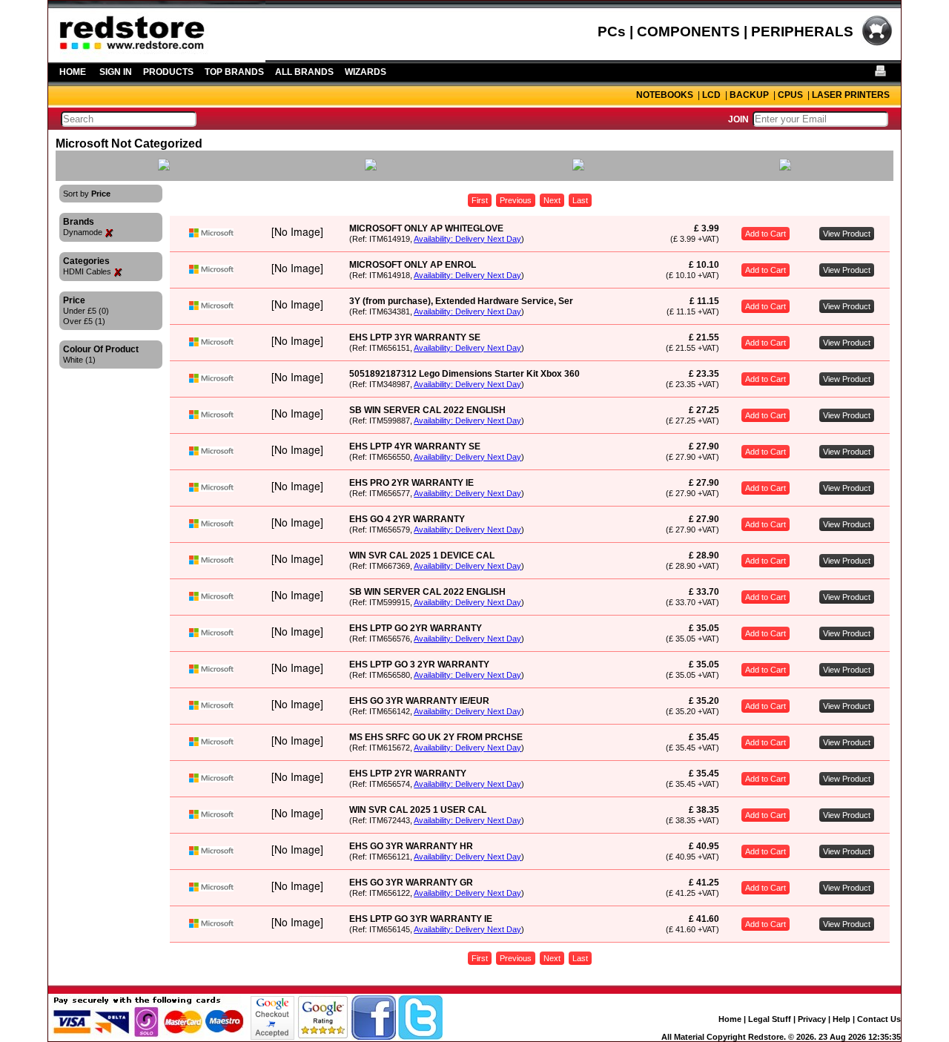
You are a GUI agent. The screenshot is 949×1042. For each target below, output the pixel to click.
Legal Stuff (769, 1019)
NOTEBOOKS (664, 95)
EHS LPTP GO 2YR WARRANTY (415, 628)
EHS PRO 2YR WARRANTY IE (411, 483)
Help (841, 1019)
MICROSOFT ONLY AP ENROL (412, 265)
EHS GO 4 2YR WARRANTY (407, 519)
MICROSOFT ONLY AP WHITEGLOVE (426, 228)
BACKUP (749, 95)
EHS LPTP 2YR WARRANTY (407, 773)
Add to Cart (765, 233)
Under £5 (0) (86, 310)
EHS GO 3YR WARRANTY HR (411, 846)
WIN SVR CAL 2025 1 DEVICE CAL (422, 555)
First (480, 200)
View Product (846, 233)
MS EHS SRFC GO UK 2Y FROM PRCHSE (436, 737)
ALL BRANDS (304, 72)
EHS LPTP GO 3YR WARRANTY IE (420, 919)
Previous (516, 200)
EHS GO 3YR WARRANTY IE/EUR (419, 701)
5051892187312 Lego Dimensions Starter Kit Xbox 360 (464, 374)
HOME (72, 72)
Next (552, 200)
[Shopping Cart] (877, 44)
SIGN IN (115, 72)
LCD (711, 95)
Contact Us (879, 1019)
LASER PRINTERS (851, 95)
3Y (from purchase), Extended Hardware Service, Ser (461, 301)
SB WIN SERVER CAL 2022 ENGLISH (427, 410)
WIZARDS (365, 72)
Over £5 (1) (84, 321)
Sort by (86, 193)
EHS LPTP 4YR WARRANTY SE (414, 446)
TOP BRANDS (234, 72)
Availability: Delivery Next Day (467, 238)
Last (580, 200)
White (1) (79, 359)
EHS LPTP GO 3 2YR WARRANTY (419, 664)
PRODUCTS (168, 72)
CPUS (790, 95)
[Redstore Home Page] (156, 57)
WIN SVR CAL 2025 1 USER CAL (417, 810)
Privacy (812, 1019)
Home (729, 1019)
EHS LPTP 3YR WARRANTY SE (414, 337)
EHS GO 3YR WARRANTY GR (411, 882)
